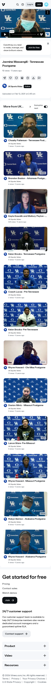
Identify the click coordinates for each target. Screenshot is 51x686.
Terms (5, 678)
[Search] (17, 4)
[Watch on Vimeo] (41, 34)
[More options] (47, 12)
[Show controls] (38, 34)
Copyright (29, 682)
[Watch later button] (28, 78)
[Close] (48, 43)
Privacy (15, 678)
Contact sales (9, 588)
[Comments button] (16, 78)
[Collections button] (22, 78)
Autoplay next (38, 107)
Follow (27, 86)
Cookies (42, 682)
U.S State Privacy (11, 682)
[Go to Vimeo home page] (3, 4)
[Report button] (39, 78)
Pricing (6, 584)
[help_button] (22, 4)
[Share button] (4, 78)
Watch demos (9, 593)
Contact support (14, 634)
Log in (30, 4)
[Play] (5, 34)
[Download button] (33, 78)
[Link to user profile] (4, 86)
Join (39, 4)
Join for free (34, 47)
